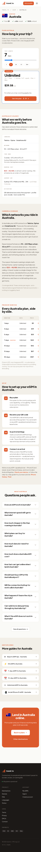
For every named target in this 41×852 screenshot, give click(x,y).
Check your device (21, 472)
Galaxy (4, 477)
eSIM (14, 10)
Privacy (4, 815)
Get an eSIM (28, 3)
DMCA (4, 818)
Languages (5, 800)
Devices (4, 794)
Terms (4, 812)
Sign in (24, 794)
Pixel (9, 477)
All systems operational (10, 781)
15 (21, 64)
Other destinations (20, 739)
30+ (27, 64)
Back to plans (19, 732)
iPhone (33, 474)
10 (16, 64)
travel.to (5, 10)
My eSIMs (25, 791)
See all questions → (20, 629)
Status (4, 803)
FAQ (3, 797)
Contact (5, 821)
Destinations (6, 791)
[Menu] (37, 3)
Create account (27, 797)
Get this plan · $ (19, 98)
